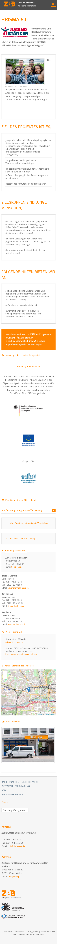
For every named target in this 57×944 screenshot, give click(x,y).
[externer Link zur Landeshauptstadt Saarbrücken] (28, 907)
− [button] (5, 677)
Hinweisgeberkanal (12, 794)
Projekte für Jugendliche (31, 355)
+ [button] (5, 673)
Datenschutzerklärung (15, 786)
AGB (3, 790)
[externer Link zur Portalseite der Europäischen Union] (28, 440)
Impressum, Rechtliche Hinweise (20, 781)
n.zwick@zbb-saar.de (17, 624)
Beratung (10, 355)
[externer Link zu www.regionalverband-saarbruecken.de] (28, 478)
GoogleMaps (16, 567)
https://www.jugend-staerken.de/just (23, 344)
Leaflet (40, 714)
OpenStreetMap (50, 714)
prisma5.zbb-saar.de (14, 642)
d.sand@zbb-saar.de (17, 606)
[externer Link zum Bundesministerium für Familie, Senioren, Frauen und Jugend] (28, 411)
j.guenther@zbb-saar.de (18, 588)
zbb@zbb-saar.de (16, 846)
